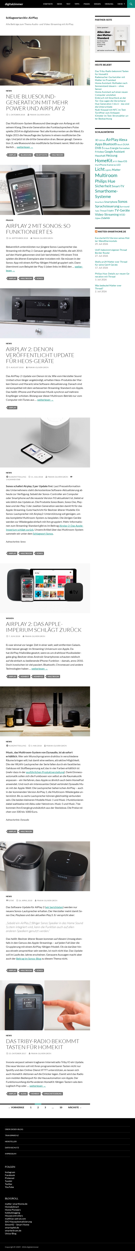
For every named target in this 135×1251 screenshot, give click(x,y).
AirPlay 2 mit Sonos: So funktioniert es (38, 228)
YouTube (9, 1187)
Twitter (8, 1184)
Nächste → (75, 1107)
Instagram (10, 1172)
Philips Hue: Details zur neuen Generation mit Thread (112, 275)
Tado (97, 211)
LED (118, 165)
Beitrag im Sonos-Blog (28, 958)
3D (96, 139)
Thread (103, 210)
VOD (122, 214)
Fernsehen (124, 148)
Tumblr (8, 1181)
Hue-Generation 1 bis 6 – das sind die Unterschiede (112, 105)
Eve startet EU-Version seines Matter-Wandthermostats (112, 239)
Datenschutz (12, 1147)
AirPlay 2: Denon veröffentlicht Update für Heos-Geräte (40, 355)
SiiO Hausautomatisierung (18, 1221)
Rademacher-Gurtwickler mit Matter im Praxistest (110, 78)
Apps (98, 144)
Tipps (77, 4)
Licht (100, 169)
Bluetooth (41, 155)
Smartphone (110, 201)
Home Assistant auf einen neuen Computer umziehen (111, 93)
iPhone (102, 164)
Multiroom (57, 155)
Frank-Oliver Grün (40, 114)
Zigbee (98, 218)
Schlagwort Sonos (43, 533)
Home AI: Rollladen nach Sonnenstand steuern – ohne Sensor (111, 86)
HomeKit (25, 676)
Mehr (120, 4)
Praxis (87, 4)
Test (68, 4)
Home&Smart (12, 1206)
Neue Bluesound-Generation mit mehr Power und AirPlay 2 (37, 102)
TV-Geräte (122, 210)
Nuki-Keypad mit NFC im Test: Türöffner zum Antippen (110, 111)
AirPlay (12, 155)
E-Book (107, 148)
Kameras (111, 164)
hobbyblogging (12, 1212)
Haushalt (100, 155)
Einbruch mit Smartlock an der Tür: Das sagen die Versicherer (110, 99)
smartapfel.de (12, 1227)
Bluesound (26, 155)
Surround (124, 206)
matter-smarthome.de (112, 231)
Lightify (108, 170)
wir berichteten (54, 907)
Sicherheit (103, 186)
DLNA (126, 144)
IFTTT (115, 161)
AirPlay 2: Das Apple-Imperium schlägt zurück (43, 626)
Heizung (111, 155)
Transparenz (12, 1135)
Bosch (120, 144)
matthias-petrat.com (15, 1218)
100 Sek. (102, 140)
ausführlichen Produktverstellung (45, 772)
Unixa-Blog (10, 1233)
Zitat (11, 900)
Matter (116, 169)
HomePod (38, 676)
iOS (125, 161)
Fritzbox (99, 151)
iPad (97, 165)
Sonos (40, 278)
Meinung (109, 4)
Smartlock (99, 202)
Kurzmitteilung (17, 477)
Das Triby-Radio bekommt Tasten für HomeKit (42, 1044)
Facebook (10, 1175)
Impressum (10, 1153)
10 (61, 1107)
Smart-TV (118, 186)
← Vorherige (16, 1107)
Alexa (24, 1094)
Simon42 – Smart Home (17, 1224)
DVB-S (99, 148)
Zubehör (105, 217)
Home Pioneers (13, 1209)
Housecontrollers (14, 1215)
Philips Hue (105, 181)
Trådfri (110, 210)
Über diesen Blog (14, 1129)
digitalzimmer (14, 4)
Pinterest (9, 1178)
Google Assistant (115, 151)
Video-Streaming (107, 214)
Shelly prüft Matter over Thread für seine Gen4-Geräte (111, 263)
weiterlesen (25, 147)
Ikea (120, 161)
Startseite (48, 4)
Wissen (97, 4)
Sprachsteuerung (53, 1094)
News (59, 4)
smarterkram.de (13, 1230)
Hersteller (11, 1141)
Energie (114, 148)
